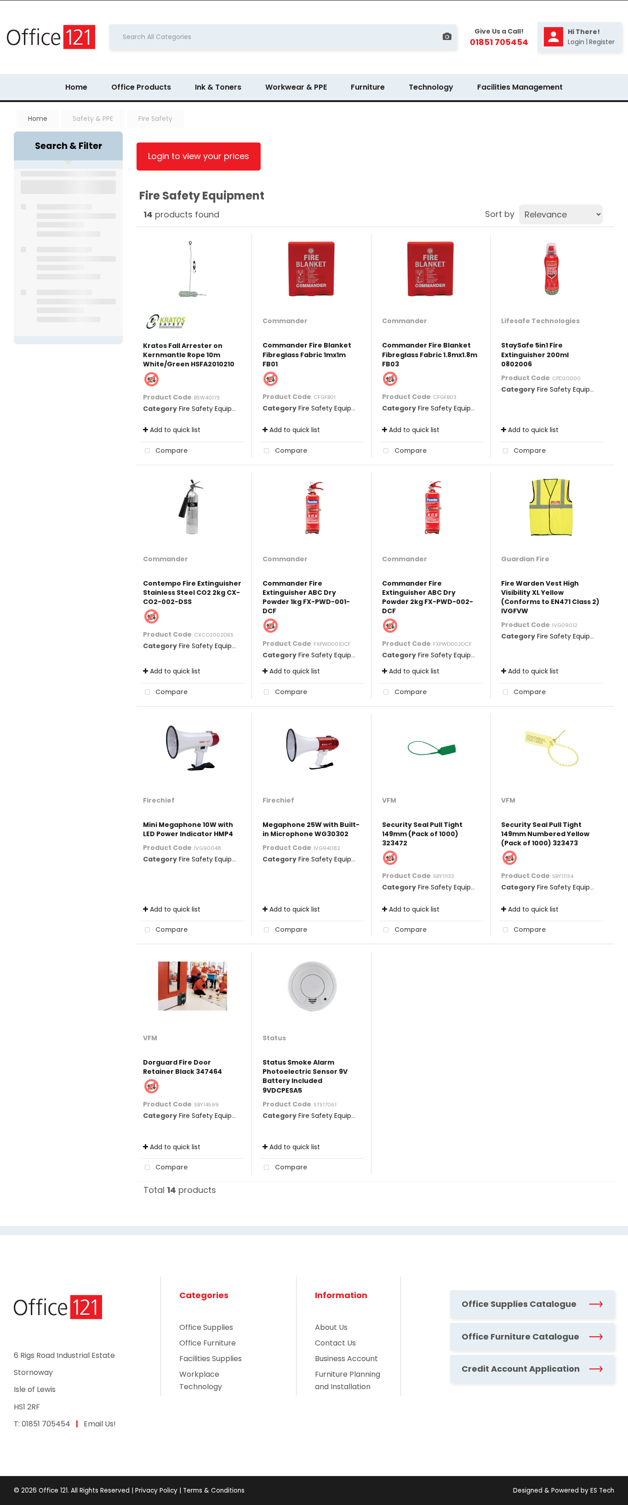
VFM (389, 800)
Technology (431, 87)
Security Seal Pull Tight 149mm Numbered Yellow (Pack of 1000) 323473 (545, 834)
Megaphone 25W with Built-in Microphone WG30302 (311, 829)
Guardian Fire (525, 559)
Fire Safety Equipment (214, 408)
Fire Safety (155, 118)
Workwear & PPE (296, 87)
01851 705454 (46, 1424)
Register (602, 41)
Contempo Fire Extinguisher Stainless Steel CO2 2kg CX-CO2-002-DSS (192, 592)
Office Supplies (206, 1327)
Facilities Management (520, 87)
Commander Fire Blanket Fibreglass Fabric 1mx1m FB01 (307, 354)
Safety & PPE (93, 118)
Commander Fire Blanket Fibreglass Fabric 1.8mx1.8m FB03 (429, 354)
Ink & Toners (218, 87)
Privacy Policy (156, 1490)
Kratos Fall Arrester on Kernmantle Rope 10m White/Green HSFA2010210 (188, 355)
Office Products (141, 87)
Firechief (159, 800)
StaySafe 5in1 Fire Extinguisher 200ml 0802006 (535, 354)
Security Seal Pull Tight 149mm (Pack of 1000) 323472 (422, 834)
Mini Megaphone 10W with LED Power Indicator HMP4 (188, 829)
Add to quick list (174, 429)
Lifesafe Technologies (540, 320)
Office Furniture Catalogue (520, 1336)
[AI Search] (447, 37)
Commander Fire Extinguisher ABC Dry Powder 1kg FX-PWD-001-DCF (306, 597)
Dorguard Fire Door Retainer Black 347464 (182, 1067)
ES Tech (602, 1490)
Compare (171, 450)
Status (274, 1038)
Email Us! (100, 1424)
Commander (285, 320)
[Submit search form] (425, 37)
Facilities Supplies (210, 1358)
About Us (331, 1327)
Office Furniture (207, 1343)
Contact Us (335, 1343)
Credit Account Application (521, 1368)
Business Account (346, 1358)
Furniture (368, 87)
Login (576, 41)
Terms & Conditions (214, 1490)
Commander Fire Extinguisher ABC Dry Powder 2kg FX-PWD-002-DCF (427, 597)
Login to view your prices (198, 156)
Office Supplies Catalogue (519, 1304)
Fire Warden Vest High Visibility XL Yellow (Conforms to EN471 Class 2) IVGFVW (550, 597)
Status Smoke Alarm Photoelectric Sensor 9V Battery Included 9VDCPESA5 (305, 1076)
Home (76, 87)
